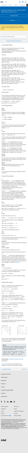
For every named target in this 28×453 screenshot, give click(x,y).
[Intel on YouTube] (11, 402)
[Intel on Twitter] (5, 402)
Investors (3, 383)
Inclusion (3, 393)
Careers (3, 387)
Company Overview (6, 374)
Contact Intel (4, 377)
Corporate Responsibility (7, 390)
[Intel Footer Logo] (3, 440)
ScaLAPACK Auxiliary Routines (15, 359)
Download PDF (14, 15)
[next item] (27, 5)
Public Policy (4, 396)
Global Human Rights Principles (10, 426)
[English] (23, 2)
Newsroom (3, 380)
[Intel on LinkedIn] (8, 402)
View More (12, 20)
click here (12, 27)
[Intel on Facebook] (1, 402)
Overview (4, 364)
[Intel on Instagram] (14, 402)
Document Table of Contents (13, 41)
